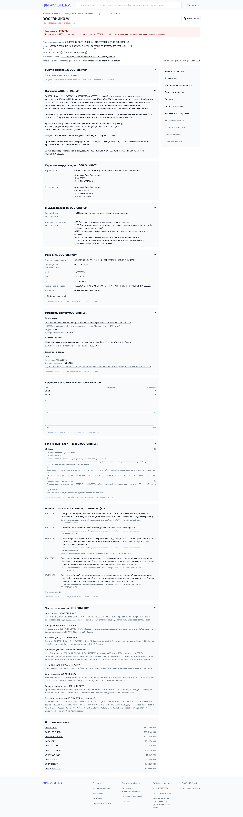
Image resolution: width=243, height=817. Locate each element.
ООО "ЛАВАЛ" (51, 727)
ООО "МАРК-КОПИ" (54, 736)
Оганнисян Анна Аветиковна (88, 175)
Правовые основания (132, 796)
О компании (171, 78)
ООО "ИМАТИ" (51, 759)
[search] (129, 5)
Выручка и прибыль (174, 71)
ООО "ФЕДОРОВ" (52, 755)
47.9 (76, 222)
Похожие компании (174, 141)
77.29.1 (77, 240)
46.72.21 (78, 237)
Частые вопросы (173, 134)
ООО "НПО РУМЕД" (53, 732)
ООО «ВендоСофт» (161, 783)
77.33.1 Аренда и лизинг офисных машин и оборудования (88, 56)
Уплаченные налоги (174, 120)
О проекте (98, 783)
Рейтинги (97, 798)
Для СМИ (126, 801)
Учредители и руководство (178, 85)
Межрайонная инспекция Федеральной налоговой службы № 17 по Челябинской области (88, 322)
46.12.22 (78, 231)
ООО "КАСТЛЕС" (52, 745)
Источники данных (102, 788)
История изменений (175, 127)
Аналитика (98, 793)
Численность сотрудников (178, 113)
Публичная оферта (131, 783)
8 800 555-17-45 (189, 783)
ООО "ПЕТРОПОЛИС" (54, 750)
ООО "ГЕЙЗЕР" (51, 764)
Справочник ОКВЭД (102, 803)
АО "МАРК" (50, 741)
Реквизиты (170, 99)
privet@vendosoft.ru (191, 788)
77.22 (76, 225)
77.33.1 (77, 213)
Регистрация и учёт (174, 106)
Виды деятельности (174, 92)
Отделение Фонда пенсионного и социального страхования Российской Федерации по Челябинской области (98, 366)
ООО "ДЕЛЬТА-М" (53, 768)
